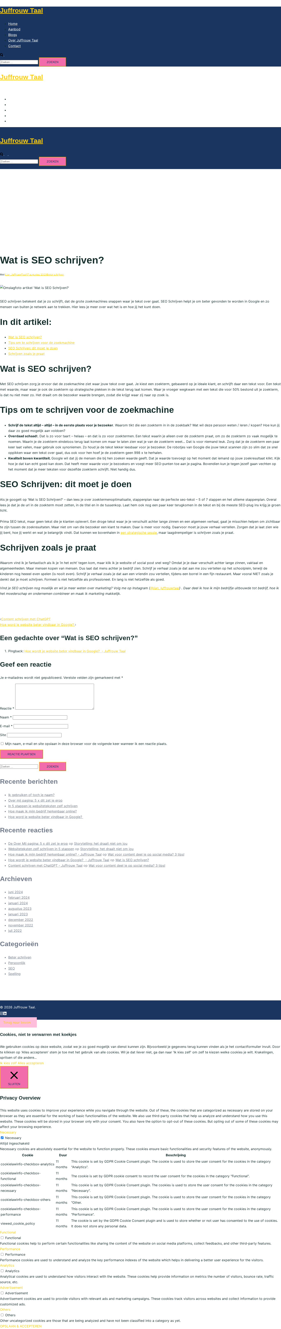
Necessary (13, 1138)
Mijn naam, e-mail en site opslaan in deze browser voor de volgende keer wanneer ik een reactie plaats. (86, 744)
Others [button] (5, 1309)
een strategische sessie (139, 532)
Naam (6, 717)
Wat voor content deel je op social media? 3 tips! (146, 854)
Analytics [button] (7, 1265)
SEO (11, 968)
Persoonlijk (16, 963)
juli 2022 (15, 931)
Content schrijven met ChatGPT (26, 619)
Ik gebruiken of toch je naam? (31, 795)
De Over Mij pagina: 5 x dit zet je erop (38, 843)
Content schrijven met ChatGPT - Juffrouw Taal (45, 865)
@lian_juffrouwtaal (164, 588)
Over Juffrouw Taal (23, 40)
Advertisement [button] (11, 1287)
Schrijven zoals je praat (26, 354)
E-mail (6, 726)
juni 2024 (15, 892)
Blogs (12, 35)
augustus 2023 (19, 909)
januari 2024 (18, 903)
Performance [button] (10, 1249)
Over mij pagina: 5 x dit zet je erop (35, 800)
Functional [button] (8, 1232)
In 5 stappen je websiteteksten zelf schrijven (43, 806)
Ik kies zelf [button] (8, 1063)
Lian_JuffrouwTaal (15, 274)
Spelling (14, 974)
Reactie (7, 708)
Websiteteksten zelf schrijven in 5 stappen (41, 849)
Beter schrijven (55, 274)
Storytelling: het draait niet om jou (100, 843)
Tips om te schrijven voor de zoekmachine (41, 343)
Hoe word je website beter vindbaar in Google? (37, 625)
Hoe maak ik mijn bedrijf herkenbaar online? (42, 811)
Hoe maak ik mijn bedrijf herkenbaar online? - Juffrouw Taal (55, 854)
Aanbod (14, 29)
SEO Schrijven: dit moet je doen (33, 348)
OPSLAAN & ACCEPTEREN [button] (21, 1326)
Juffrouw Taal (21, 10)
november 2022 (20, 925)
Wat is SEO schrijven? (25, 337)
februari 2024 (19, 897)
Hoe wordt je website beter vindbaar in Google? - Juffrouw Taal (74, 651)
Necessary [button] (8, 1132)
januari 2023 (18, 914)
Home (12, 24)
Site (3, 735)
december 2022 (20, 920)
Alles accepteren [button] (31, 1063)
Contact (14, 46)
